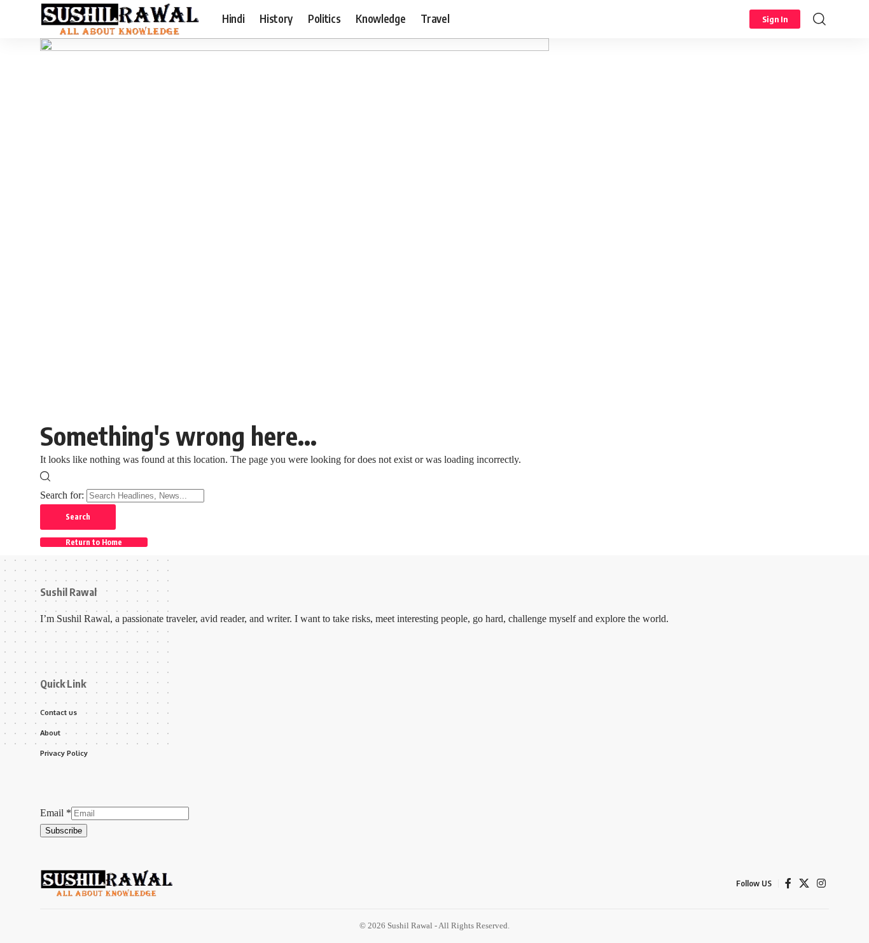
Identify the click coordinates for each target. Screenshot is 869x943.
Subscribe (63, 830)
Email (55, 812)
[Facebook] (788, 883)
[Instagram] (821, 883)
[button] (774, 19)
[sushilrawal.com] (121, 19)
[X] (804, 883)
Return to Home (94, 542)
